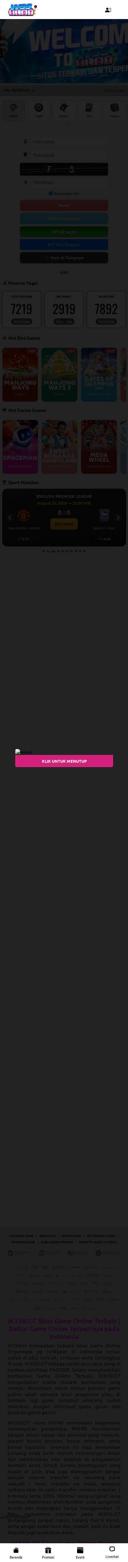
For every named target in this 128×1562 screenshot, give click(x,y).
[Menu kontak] (108, 9)
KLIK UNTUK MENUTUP (64, 761)
